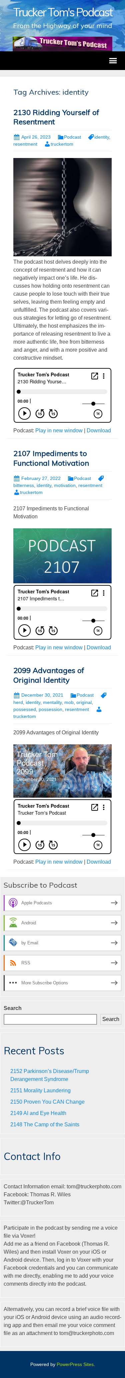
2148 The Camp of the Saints (44, 1124)
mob (69, 702)
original (84, 702)
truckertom (62, 144)
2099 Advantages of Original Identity (48, 675)
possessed (24, 709)
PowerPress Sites (75, 1364)
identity (101, 137)
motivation (65, 485)
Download (99, 430)
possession (50, 709)
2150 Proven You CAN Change (47, 1102)
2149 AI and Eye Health (38, 1113)
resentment (25, 144)
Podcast (72, 137)
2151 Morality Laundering (40, 1090)
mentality (52, 702)
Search (13, 1008)
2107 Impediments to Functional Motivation (51, 458)
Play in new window (59, 430)
